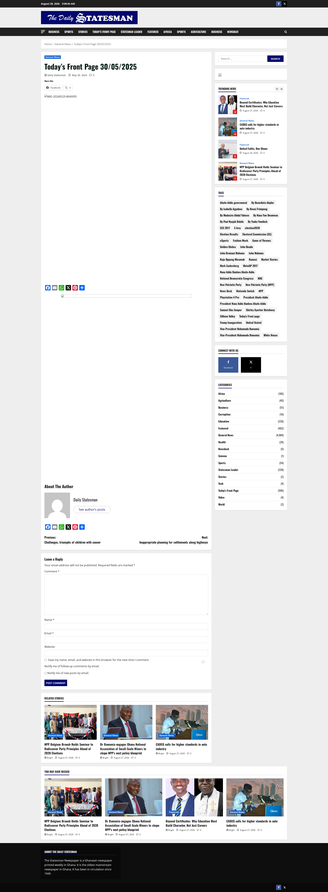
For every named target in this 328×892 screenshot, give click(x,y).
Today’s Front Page (104, 32)
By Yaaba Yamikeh (257, 222)
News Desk (226, 291)
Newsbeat (232, 32)
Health (222, 442)
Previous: (72, 539)
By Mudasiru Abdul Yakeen (234, 215)
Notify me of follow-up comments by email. (71, 666)
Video (221, 497)
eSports (224, 240)
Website (49, 647)
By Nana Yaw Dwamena (265, 215)
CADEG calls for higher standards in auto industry (181, 746)
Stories (82, 32)
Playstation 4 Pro (229, 297)
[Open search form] (285, 32)
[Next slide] (281, 89)
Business (54, 32)
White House (271, 335)
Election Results (229, 234)
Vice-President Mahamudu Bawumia (239, 335)
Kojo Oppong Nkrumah (232, 259)
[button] (43, 31)
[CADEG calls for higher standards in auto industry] (182, 722)
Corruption (224, 414)
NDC (260, 278)
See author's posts (92, 509)
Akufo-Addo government (233, 203)
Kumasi (253, 259)
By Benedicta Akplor (262, 203)
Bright (50, 757)
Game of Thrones (261, 240)
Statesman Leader (131, 32)
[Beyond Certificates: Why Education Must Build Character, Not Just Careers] (194, 797)
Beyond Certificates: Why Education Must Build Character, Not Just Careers (191, 823)
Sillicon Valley (227, 316)
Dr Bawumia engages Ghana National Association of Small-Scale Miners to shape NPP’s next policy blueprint (123, 748)
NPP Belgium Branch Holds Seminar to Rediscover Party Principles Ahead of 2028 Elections (68, 748)
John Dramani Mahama (232, 253)
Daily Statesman (56, 75)
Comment (51, 571)
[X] (284, 3)
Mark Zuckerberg (229, 266)
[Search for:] (242, 58)
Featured (152, 32)
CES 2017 (225, 228)
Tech (220, 483)
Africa (167, 32)
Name (49, 620)
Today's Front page (249, 316)
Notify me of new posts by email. (68, 673)
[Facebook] (278, 3)
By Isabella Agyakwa (231, 209)
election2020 (252, 228)
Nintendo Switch (245, 291)
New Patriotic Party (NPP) (260, 285)
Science (222, 456)
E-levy (237, 228)
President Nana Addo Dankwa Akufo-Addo (243, 304)
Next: (173, 539)
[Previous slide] (277, 89)
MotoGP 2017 (250, 266)
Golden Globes (228, 247)
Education (223, 421)
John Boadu (246, 247)
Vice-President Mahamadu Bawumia (239, 329)
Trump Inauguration (231, 322)
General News (52, 57)
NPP (261, 291)
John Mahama (256, 253)
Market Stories (269, 259)
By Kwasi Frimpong (257, 209)
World (221, 504)
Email (49, 633)
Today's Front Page (228, 490)
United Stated (253, 322)
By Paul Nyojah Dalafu (232, 222)
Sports (68, 32)
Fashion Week (240, 240)
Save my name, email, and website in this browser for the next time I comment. (98, 660)
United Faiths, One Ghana (227, 139)
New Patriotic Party (230, 285)
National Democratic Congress (237, 278)
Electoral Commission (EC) (256, 234)
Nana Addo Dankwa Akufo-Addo (237, 272)
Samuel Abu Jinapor (231, 310)
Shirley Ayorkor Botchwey (260, 310)
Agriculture (198, 32)
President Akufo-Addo (255, 297)
